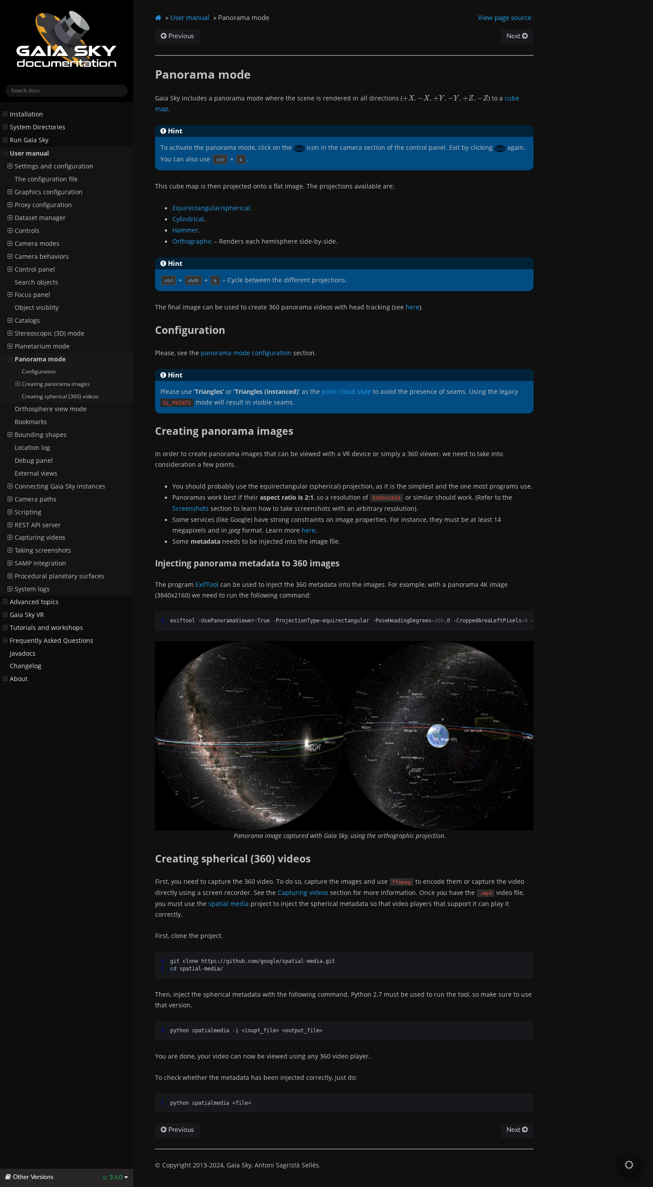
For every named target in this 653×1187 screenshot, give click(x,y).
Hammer (185, 230)
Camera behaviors (42, 257)
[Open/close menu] (5, 114)
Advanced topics (34, 602)
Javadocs (23, 654)
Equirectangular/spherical (211, 208)
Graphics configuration (49, 192)
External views (36, 473)
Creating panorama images (56, 384)
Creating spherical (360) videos (60, 396)
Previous (180, 36)
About (19, 679)
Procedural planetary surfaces (59, 576)
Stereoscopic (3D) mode (49, 333)
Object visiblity (37, 308)
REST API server (38, 525)
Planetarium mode (42, 346)
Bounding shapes (41, 435)
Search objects (36, 282)
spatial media (228, 903)
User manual (29, 153)
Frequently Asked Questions (51, 641)
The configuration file (46, 179)
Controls (27, 231)
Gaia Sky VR (27, 615)
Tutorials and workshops (46, 628)
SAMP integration (40, 563)
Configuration (39, 371)
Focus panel (32, 295)
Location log (32, 448)
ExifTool (207, 584)
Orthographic (192, 241)
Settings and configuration (54, 166)
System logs (32, 589)
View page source (504, 17)
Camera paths (35, 499)
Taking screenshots (43, 550)
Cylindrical (188, 219)
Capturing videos (40, 537)
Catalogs (27, 321)
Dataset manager (40, 218)
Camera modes (37, 244)
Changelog (25, 666)
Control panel (35, 269)
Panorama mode (40, 359)
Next (514, 36)
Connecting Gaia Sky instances (60, 486)
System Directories (37, 127)
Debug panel (34, 461)
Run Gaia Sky (29, 140)
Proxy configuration (43, 205)
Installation (26, 114)
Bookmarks (31, 422)
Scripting (28, 512)
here (412, 307)
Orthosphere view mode (51, 409)
